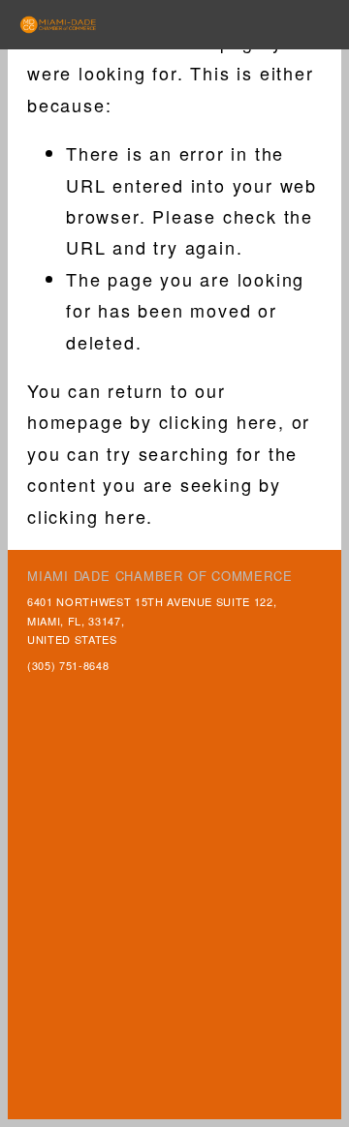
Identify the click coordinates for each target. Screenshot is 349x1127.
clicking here (218, 421)
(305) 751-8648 (68, 665)
